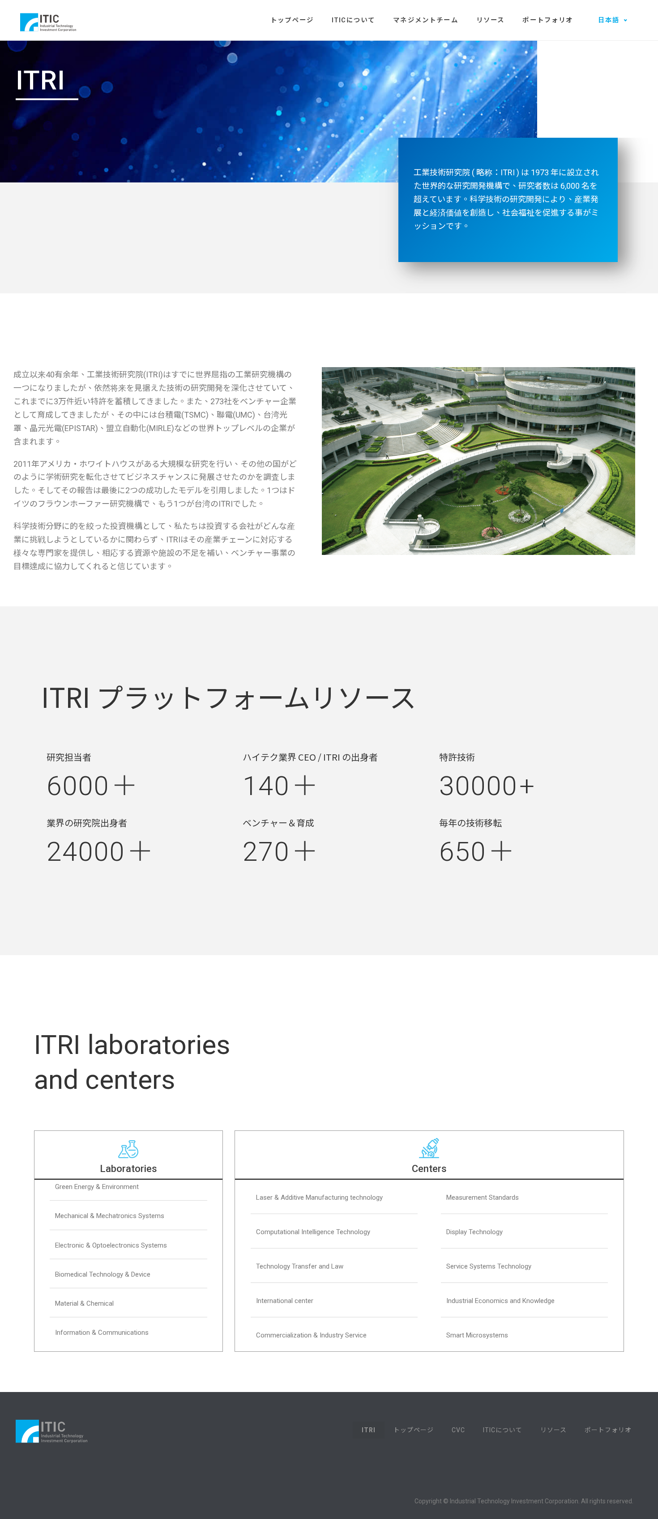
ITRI (369, 1430)
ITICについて (353, 20)
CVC (458, 1430)
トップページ (292, 20)
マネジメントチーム (425, 20)
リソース (490, 20)
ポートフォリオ (547, 20)
